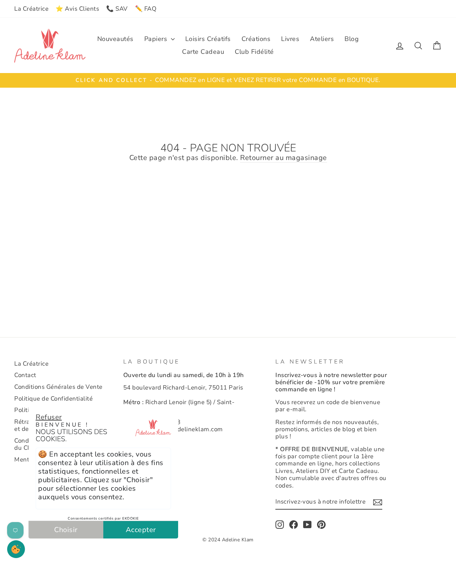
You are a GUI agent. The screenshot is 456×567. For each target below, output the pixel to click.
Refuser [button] (49, 417)
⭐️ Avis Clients (77, 9)
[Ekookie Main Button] (16, 549)
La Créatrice (31, 9)
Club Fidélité (254, 51)
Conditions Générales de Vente (58, 387)
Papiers (156, 39)
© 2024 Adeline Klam (228, 539)
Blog (351, 39)
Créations (256, 39)
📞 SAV (117, 9)
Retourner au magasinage (283, 158)
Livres (290, 39)
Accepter (141, 530)
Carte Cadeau (203, 51)
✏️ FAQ (146, 9)
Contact (25, 375)
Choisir (66, 530)
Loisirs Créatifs (208, 39)
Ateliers (322, 39)
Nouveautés (115, 39)
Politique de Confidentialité (53, 399)
